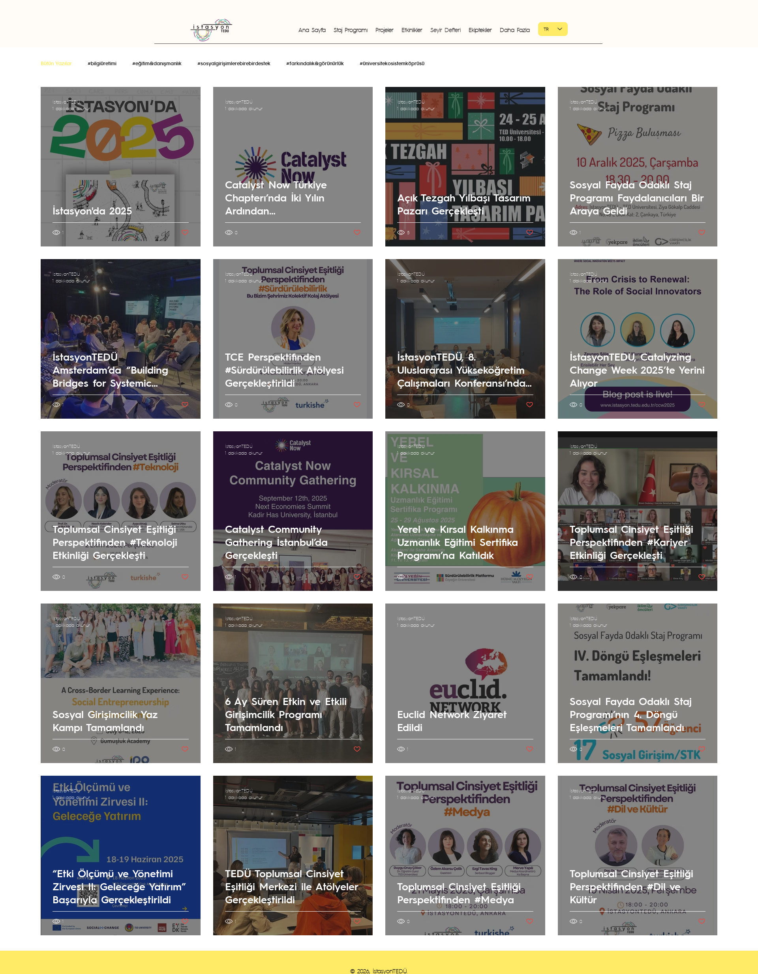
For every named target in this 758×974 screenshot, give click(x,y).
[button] (412, 30)
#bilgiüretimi (102, 63)
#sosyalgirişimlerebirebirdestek (233, 63)
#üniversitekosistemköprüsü (392, 63)
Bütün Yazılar (56, 63)
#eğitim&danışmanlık (157, 63)
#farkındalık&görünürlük (315, 63)
